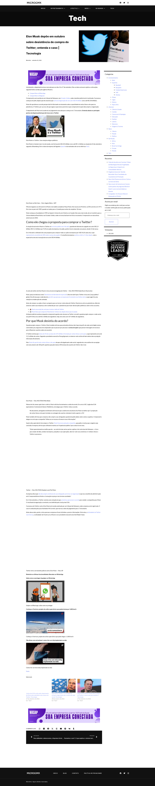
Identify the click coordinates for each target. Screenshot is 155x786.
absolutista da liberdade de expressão (56, 294)
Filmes (114, 97)
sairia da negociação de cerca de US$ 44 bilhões (68, 100)
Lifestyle (74, 8)
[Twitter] (124, 3)
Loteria (114, 121)
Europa (114, 148)
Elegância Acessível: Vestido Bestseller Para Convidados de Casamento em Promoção (117, 174)
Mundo (114, 134)
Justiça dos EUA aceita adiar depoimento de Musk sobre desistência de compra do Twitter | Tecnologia (37, 695)
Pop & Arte (115, 104)
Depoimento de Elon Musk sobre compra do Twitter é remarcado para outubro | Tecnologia (88, 695)
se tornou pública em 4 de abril (60, 226)
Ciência (114, 131)
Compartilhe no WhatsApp (37, 93)
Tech (112, 8)
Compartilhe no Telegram (37, 96)
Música (114, 102)
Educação (115, 117)
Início (43, 8)
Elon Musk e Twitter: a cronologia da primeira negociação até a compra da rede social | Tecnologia (63, 695)
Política (114, 136)
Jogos (113, 99)
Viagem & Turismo (117, 126)
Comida (114, 112)
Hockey (118, 95)
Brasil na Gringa (117, 146)
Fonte (27, 671)
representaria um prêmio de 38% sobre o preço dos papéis (43, 235)
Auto (113, 80)
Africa (114, 141)
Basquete (118, 87)
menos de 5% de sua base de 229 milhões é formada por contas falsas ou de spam (62, 334)
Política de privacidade (93, 773)
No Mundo (99, 8)
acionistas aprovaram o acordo (70, 500)
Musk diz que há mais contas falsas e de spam (42, 342)
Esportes (114, 82)
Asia (113, 143)
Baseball (118, 85)
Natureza (115, 124)
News (87, 8)
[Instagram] (128, 3)
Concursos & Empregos (119, 114)
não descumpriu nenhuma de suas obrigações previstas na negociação (58, 494)
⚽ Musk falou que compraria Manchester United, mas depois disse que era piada (53, 312)
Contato (75, 773)
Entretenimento (57, 8)
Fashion (114, 119)
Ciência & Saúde (117, 109)
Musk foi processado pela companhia (64, 423)
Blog (65, 773)
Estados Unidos (65, 98)
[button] (40, 728)
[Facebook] (120, 3)
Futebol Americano (121, 90)
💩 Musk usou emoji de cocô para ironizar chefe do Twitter (47, 309)
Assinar (111, 222)
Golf (117, 92)
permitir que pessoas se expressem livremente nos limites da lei (67, 297)
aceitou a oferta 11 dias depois (83, 235)
